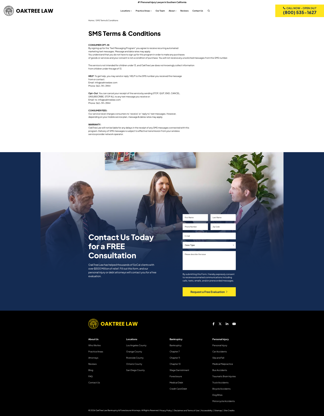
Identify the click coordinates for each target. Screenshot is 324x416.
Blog (90, 370)
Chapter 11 (175, 357)
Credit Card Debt (178, 388)
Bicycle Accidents (221, 388)
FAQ (90, 376)
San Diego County (135, 370)
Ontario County (134, 363)
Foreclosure (176, 376)
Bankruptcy (175, 345)
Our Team (160, 10)
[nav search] (208, 10)
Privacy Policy (165, 410)
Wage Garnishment (179, 370)
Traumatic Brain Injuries (224, 376)
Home (91, 20)
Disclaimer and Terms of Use (186, 410)
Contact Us (197, 10)
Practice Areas (95, 351)
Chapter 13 (175, 363)
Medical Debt (176, 382)
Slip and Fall (218, 357)
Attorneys (93, 357)
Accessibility (206, 410)
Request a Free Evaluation (207, 292)
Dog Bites (217, 394)
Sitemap (218, 410)
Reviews (184, 10)
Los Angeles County (136, 345)
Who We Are (94, 345)
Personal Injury (219, 345)
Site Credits (229, 410)
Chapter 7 (175, 351)
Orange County (134, 351)
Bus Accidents (219, 370)
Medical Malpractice (222, 363)
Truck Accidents (220, 382)
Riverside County (135, 357)
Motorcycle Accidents (223, 401)
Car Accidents (219, 351)
